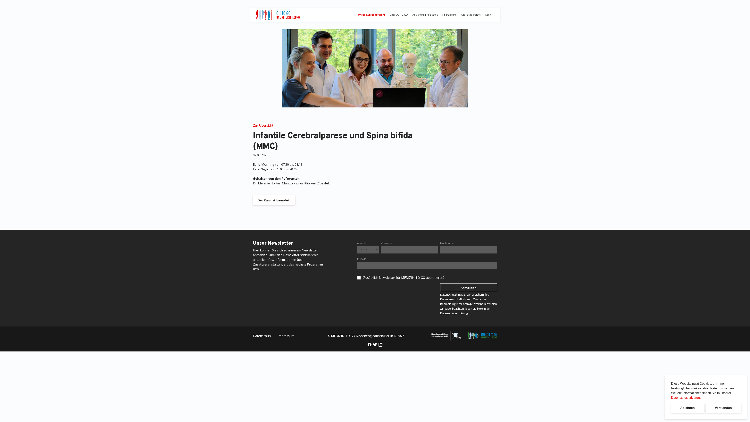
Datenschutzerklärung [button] (686, 397)
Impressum (286, 336)
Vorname (387, 243)
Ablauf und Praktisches (425, 14)
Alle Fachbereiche (471, 14)
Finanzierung (449, 14)
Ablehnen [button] (687, 407)
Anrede (361, 243)
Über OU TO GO (399, 14)
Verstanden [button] (723, 407)
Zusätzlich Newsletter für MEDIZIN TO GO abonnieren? (404, 277)
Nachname (447, 243)
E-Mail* (361, 259)
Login (488, 14)
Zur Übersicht (263, 125)
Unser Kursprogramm (371, 14)
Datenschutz (262, 336)
